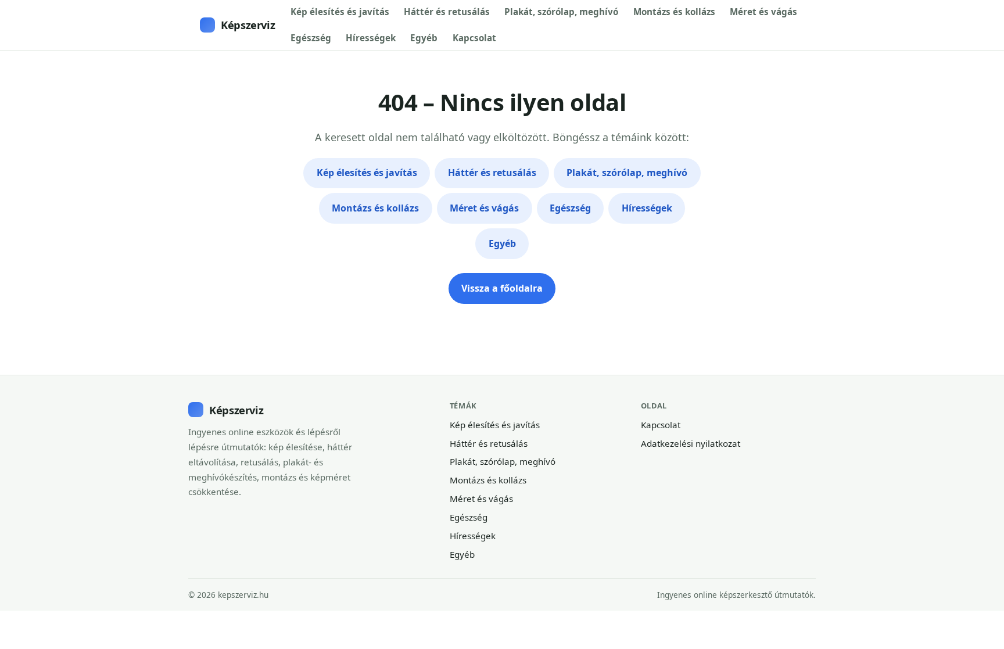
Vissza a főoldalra (502, 288)
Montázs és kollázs (674, 11)
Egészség (311, 38)
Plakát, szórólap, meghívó (561, 11)
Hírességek (371, 38)
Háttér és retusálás (447, 11)
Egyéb (424, 38)
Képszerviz (248, 24)
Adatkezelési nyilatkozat (690, 443)
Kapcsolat (474, 38)
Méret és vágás (763, 11)
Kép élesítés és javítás (340, 11)
